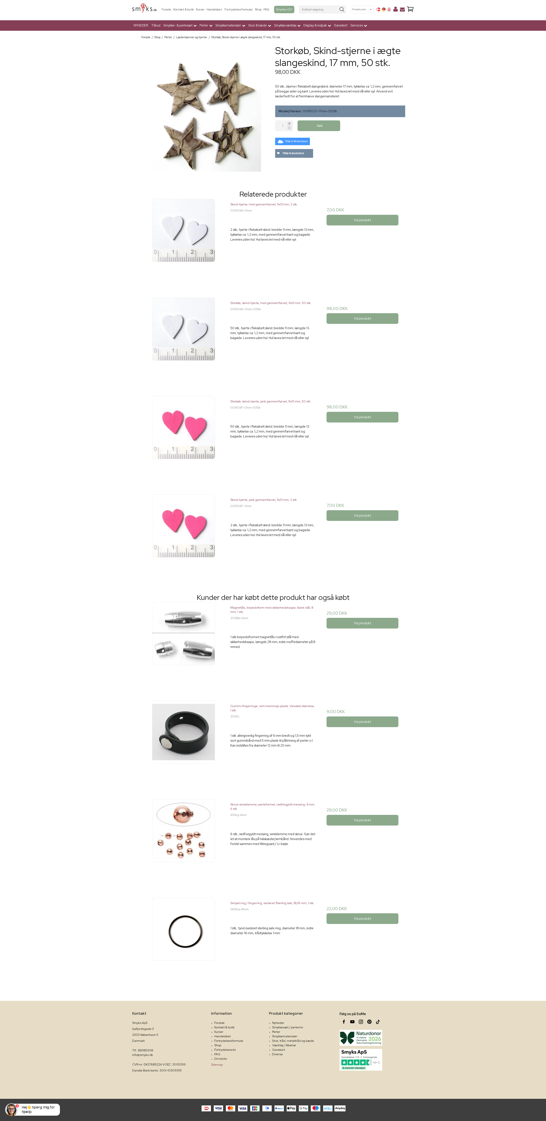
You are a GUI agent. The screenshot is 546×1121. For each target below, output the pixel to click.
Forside (166, 9)
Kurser (200, 9)
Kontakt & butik (183, 9)
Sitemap (217, 1065)
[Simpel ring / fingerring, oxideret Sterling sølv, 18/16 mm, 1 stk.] (183, 940)
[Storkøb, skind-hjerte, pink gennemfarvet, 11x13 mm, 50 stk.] (183, 438)
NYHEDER (141, 25)
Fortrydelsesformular (239, 9)
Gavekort (340, 25)
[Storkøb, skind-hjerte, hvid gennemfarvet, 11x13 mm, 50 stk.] (183, 340)
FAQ (266, 9)
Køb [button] (320, 125)
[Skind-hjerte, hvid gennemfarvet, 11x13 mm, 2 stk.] (183, 241)
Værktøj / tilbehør (284, 1045)
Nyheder (278, 1023)
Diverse (277, 1054)
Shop (258, 9)
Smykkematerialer (284, 1036)
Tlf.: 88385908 (142, 1050)
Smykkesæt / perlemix (287, 1027)
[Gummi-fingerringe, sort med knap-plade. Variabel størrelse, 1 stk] (183, 743)
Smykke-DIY (284, 9)
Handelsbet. (214, 9)
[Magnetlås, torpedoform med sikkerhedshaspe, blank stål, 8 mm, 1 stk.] (183, 644)
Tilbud (155, 25)
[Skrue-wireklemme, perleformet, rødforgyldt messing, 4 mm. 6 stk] (183, 841)
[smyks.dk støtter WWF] (361, 1038)
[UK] (389, 9)
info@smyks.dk (142, 1055)
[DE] (384, 9)
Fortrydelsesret (225, 1050)
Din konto (220, 1059)
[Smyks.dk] (144, 9)
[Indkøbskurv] (410, 9)
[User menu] (395, 10)
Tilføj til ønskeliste (293, 153)
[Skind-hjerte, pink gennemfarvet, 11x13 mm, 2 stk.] (183, 537)
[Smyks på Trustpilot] (361, 1060)
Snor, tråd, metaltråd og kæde (293, 1041)
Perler (276, 1032)
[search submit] (342, 9)
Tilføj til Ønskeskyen (296, 141)
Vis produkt (362, 220)
